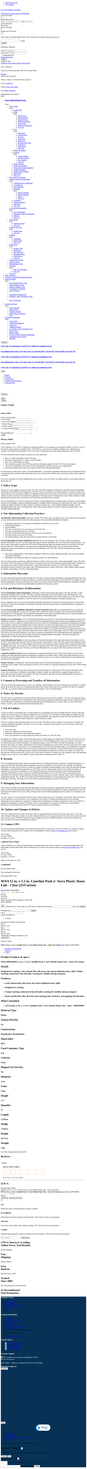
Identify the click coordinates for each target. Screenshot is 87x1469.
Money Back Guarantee (17, 313)
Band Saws (21, 133)
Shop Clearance (10, 275)
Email (23, 41)
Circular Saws (22, 135)
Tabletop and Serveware (13, 381)
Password (4, 53)
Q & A (7, 952)
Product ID (23, 1152)
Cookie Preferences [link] (11, 1333)
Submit (4, 43)
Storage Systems (19, 223)
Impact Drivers (23, 120)
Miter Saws (21, 141)
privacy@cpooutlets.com (59, 831)
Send (3, 435)
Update (83, 906)
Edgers (20, 196)
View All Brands (15, 300)
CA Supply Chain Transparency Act (17, 1326)
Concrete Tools (14, 262)
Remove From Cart (15, 1198)
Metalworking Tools (16, 264)
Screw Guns (22, 123)
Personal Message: (7, 433)
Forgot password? (7, 57)
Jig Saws (21, 137)
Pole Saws (17, 204)
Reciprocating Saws (24, 143)
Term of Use (13, 331)
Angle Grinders (23, 156)
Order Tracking (14, 308)
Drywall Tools (18, 252)
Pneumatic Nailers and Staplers (24, 214)
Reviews (8, 950)
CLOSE (22, 1448)
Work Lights (18, 241)
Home (7, 375)
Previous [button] (4, 342)
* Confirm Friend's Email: (10, 428)
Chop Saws (22, 139)
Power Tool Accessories (17, 177)
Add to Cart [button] (5, 937)
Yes (9, 1456)
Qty (2, 913)
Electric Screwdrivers (25, 125)
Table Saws (22, 147)
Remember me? (8, 55)
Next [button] (3, 371)
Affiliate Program (15, 327)
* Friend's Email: (7, 426)
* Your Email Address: (8, 422)
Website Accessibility (12, 1328)
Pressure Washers (19, 202)
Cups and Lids (10, 383)
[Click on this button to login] (43, 27)
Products (8, 377)
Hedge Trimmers (23, 193)
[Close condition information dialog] (2, 1200)
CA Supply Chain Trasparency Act (21, 329)
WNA (3, 890)
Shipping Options (15, 312)
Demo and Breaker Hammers (23, 168)
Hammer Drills (23, 118)
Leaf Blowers (18, 185)
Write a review (19, 892)
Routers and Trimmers (21, 172)
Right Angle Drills (24, 122)
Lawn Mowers (18, 187)
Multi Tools (17, 173)
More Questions (10, 90)
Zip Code (76, 906)
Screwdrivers (18, 256)
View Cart (5, 1198)
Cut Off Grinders (23, 158)
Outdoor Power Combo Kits (23, 183)
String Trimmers (23, 195)
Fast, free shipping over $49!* (11, 10)
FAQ (11, 315)
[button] (8, 63)
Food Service (9, 379)
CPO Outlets (9, 4)
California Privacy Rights (17, 337)
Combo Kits (18, 110)
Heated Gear (18, 231)
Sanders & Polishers (20, 166)
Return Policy (14, 310)
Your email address (27, 1466)
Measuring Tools (19, 254)
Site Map (12, 338)
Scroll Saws (22, 145)
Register (3, 74)
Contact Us (9, 83)
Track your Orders (12, 87)
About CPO (13, 321)
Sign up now (25, 1238)
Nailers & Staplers (20, 150)
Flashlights (17, 239)
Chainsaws (17, 200)
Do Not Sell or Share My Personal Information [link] (20, 1330)
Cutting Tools (18, 248)
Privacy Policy (14, 333)
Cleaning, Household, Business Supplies (18, 277)
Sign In (4, 59)
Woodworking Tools (16, 260)
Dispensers (17, 250)
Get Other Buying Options (10, 1152)
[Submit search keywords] (27, 21)
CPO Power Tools (11, 3)
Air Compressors (19, 212)
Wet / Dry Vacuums (20, 270)
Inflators (16, 216)
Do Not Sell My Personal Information (22, 335)
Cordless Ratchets (20, 170)
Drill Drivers (22, 116)
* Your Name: (6, 419)
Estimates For (5, 910)
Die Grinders (22, 160)
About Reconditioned (16, 323)
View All (21, 127)
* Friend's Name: (7, 424)
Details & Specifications (13, 949)
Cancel (4, 1456)
